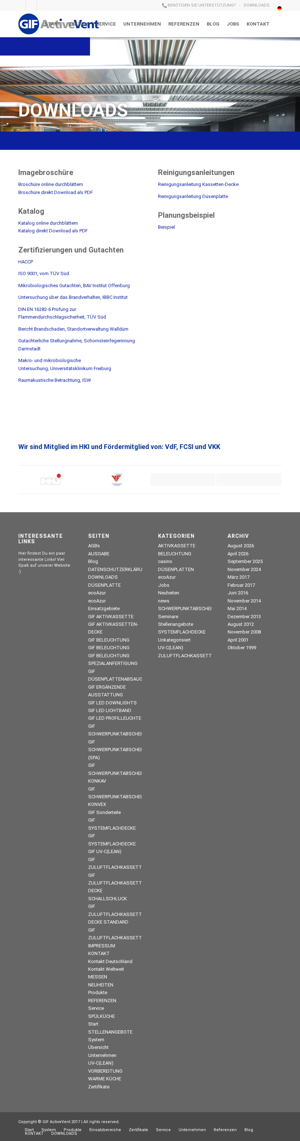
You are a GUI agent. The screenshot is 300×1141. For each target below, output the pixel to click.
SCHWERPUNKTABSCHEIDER (189, 608)
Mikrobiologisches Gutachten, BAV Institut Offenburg (74, 285)
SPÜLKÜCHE (101, 1016)
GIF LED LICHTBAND (109, 710)
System (96, 1039)
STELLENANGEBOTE (110, 1032)
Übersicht (98, 1047)
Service (96, 1008)
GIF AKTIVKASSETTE (111, 616)
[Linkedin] (31, 5)
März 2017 (239, 577)
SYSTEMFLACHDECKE (182, 632)
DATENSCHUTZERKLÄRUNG (118, 569)
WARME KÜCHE (104, 1078)
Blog (93, 561)
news (163, 601)
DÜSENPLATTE (104, 585)
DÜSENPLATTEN (176, 569)
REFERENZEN (102, 1000)
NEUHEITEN (100, 985)
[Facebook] (42, 5)
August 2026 (241, 545)
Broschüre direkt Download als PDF (55, 192)
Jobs (163, 585)
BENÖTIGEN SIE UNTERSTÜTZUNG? (202, 5)
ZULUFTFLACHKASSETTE (186, 655)
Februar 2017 (241, 585)
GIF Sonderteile (104, 812)
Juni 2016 (238, 593)
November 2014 (244, 601)
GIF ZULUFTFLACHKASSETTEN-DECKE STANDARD (118, 914)
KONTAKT (99, 953)
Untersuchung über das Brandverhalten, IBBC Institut (73, 297)
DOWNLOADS (257, 5)
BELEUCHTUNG (174, 553)
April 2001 (238, 640)
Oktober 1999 (242, 647)
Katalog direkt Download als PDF (53, 230)
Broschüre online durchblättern (50, 184)
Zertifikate (98, 1086)
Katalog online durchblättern (48, 223)
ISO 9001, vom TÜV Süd (43, 273)
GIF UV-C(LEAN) (104, 851)
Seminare (168, 616)
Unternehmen (102, 1055)
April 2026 (238, 553)
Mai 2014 (237, 608)
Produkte (97, 992)
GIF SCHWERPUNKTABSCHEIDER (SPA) (119, 749)
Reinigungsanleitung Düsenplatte (193, 196)
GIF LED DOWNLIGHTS (112, 702)
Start (93, 1024)
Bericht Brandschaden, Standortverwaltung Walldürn (73, 329)
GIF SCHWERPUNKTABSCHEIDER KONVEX (119, 796)
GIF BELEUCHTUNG (109, 640)
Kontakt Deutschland (110, 961)
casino (165, 561)
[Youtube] (20, 5)
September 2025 (245, 561)
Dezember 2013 (244, 616)
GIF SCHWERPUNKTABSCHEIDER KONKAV (119, 773)
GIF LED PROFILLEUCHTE (114, 718)
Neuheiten (168, 593)
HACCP (25, 262)
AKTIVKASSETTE (176, 545)
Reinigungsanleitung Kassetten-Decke (198, 184)
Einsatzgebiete (104, 608)
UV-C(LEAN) (100, 1063)
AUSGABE (98, 553)
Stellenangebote (175, 624)
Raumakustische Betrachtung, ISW (54, 380)
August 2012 (241, 624)
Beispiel (166, 227)
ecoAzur (97, 593)
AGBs (94, 545)
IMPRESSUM (101, 945)
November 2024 (244, 569)
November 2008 (244, 632)
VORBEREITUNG (105, 1071)
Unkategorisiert (174, 640)
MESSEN (97, 977)
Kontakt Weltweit (106, 969)
